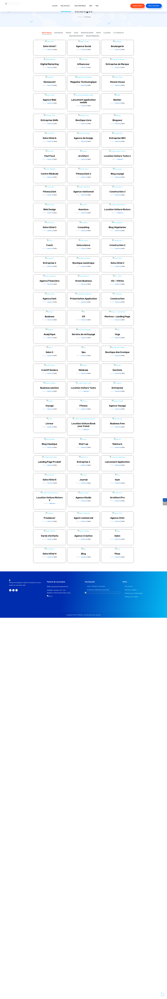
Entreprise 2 (49, 263)
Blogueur (117, 120)
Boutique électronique (117, 352)
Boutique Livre (83, 120)
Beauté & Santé (87, 33)
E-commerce (119, 33)
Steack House (117, 82)
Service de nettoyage (83, 334)
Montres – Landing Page (117, 316)
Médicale (83, 370)
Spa (83, 352)
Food (76, 33)
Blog (83, 553)
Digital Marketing (49, 64)
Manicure (117, 444)
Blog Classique (49, 444)
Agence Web (49, 99)
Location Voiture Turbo (83, 387)
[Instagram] (16, 590)
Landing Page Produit (49, 461)
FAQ (97, 6)
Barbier (117, 99)
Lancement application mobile (83, 101)
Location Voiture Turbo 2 (117, 156)
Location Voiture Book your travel (83, 425)
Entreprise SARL (49, 120)
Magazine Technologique (83, 82)
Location (107, 33)
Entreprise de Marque (117, 64)
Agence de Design (83, 138)
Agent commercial (83, 518)
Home (80, 17)
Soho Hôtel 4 (49, 553)
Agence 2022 (117, 518)
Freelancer (49, 518)
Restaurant (50, 82)
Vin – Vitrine (117, 280)
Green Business (83, 280)
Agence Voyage (117, 405)
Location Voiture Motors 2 (49, 499)
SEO (90, 6)
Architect (83, 156)
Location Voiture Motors (117, 209)
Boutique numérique (83, 263)
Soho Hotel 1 (49, 46)
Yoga (117, 334)
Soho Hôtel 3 (117, 263)
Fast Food (49, 156)
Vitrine (68, 33)
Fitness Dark (49, 191)
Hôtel (98, 33)
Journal (83, 479)
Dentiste (117, 370)
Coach (49, 245)
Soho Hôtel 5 (49, 479)
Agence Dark (49, 298)
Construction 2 (117, 245)
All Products (47, 33)
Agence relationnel (83, 191)
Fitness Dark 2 (83, 173)
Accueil (54, 6)
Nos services (65, 6)
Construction (117, 298)
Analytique (49, 334)
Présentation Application (83, 298)
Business (49, 316)
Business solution (49, 387)
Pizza (117, 553)
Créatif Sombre (49, 370)
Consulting (83, 227)
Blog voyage (117, 173)
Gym (117, 479)
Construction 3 (117, 191)
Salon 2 (49, 352)
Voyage (49, 405)
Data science (83, 245)
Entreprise (59, 33)
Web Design (49, 209)
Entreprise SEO (117, 138)
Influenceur (83, 64)
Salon (117, 535)
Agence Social (83, 46)
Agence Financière (49, 280)
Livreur (49, 423)
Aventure (83, 209)
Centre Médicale (49, 173)
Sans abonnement (76, 36)
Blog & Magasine (92, 36)
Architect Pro (117, 497)
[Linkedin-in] (13, 590)
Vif (83, 316)
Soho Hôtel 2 (49, 227)
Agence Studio (83, 497)
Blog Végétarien (117, 227)
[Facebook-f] (10, 590)
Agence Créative (83, 535)
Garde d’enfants (49, 535)
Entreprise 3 (83, 461)
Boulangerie (117, 46)
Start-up (83, 444)
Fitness (83, 405)
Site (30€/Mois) (80, 6)
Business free (117, 423)
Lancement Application (117, 461)
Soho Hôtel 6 (49, 138)
